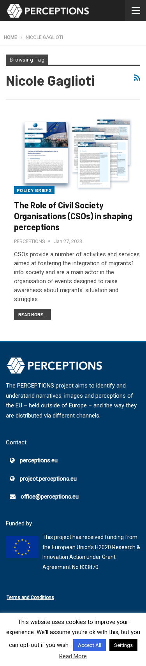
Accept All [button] (89, 645)
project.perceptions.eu (48, 478)
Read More (73, 656)
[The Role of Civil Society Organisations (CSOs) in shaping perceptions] (77, 153)
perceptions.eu (39, 460)
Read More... (32, 314)
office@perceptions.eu (50, 496)
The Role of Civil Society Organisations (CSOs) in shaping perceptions (73, 216)
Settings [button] (123, 645)
